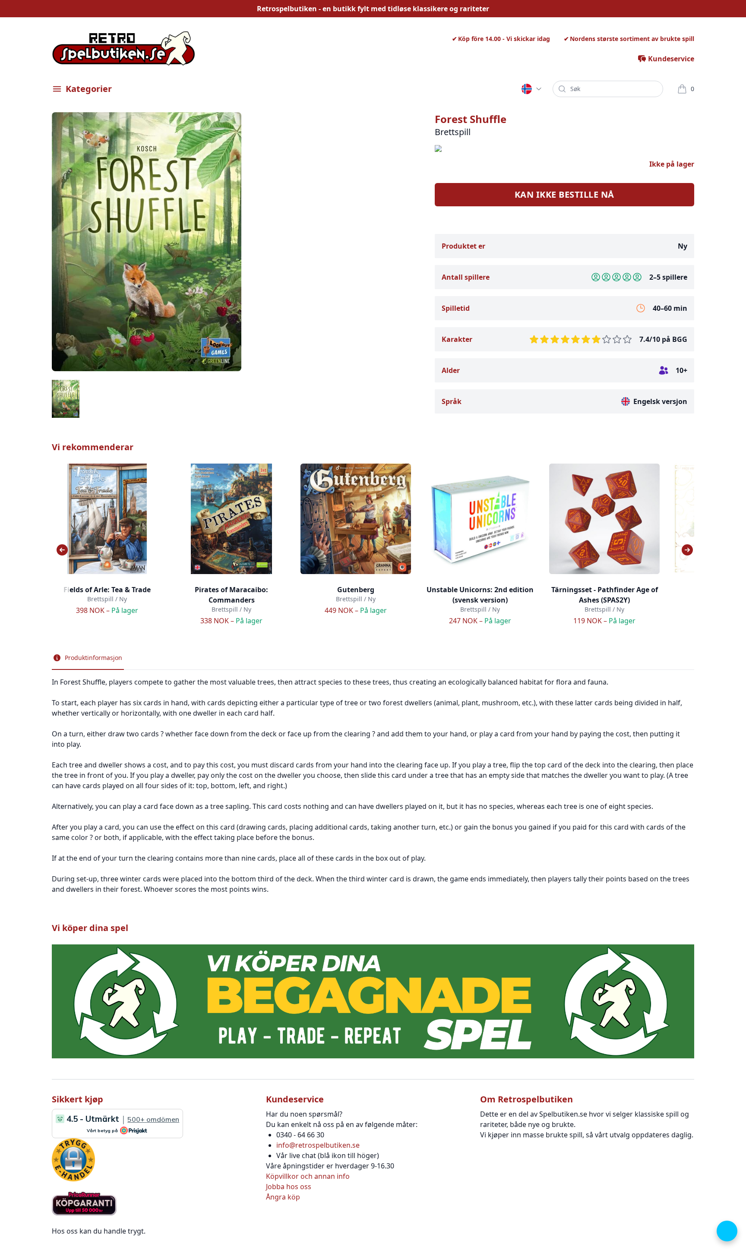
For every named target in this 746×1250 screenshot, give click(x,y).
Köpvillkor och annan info (308, 1176)
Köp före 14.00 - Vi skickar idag (504, 39)
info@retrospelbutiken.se (318, 1145)
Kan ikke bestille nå (564, 194)
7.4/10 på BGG (663, 339)
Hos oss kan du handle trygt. (98, 1231)
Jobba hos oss (288, 1186)
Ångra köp (283, 1197)
